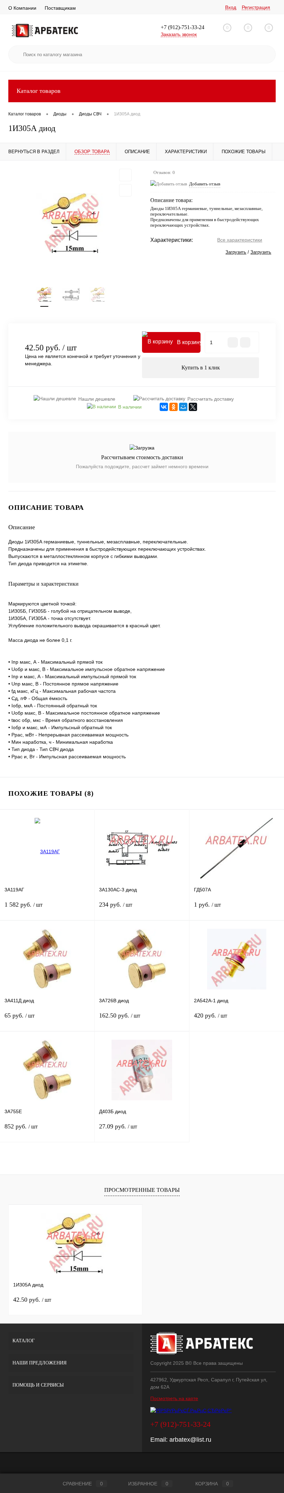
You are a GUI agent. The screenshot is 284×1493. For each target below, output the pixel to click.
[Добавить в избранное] (125, 175)
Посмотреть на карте (174, 1398)
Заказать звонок (179, 34)
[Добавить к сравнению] (125, 190)
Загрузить (235, 252)
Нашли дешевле (96, 399)
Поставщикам (60, 8)
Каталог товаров (39, 90)
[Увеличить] (71, 223)
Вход (230, 7)
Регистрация (256, 7)
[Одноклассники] (173, 407)
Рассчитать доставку (210, 399)
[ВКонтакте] (164, 407)
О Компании (22, 8)
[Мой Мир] (183, 407)
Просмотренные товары (142, 1190)
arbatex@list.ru (190, 1439)
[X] (193, 407)
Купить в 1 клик (200, 367)
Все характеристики (239, 240)
